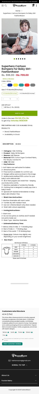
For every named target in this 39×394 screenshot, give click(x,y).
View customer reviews (12, 344)
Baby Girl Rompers (17, 153)
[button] (3, 5)
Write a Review (8, 79)
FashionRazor (15, 131)
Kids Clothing (17, 151)
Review (18, 144)
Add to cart (19, 113)
